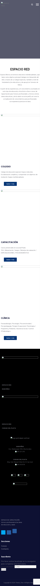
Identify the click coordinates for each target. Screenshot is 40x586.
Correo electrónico (8, 567)
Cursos (4, 546)
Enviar (3, 569)
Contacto (5, 549)
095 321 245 (21, 451)
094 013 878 (21, 464)
